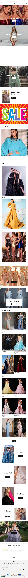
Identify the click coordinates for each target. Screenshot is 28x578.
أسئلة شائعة (9, 563)
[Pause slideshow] (16, 87)
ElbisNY (5, 575)
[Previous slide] (11, 87)
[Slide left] (12, 159)
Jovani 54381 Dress (16, 352)
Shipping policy (23, 575)
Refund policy (12, 575)
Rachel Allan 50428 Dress (17, 395)
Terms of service (19, 575)
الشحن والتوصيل (13, 563)
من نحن (6, 563)
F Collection (3, 230)
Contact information (14, 576)
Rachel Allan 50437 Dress (17, 415)
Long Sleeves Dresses (4, 157)
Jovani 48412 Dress (16, 331)
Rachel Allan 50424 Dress (4, 395)
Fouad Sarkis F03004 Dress (5, 375)
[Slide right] (15, 159)
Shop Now (14, 114)
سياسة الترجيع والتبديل (21, 563)
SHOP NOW (20, 455)
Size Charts (17, 563)
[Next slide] (14, 87)
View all (14, 441)
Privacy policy (15, 575)
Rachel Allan (3, 263)
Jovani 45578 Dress (4, 351)
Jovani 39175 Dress (4, 331)
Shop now (13, 97)
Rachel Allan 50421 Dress (17, 372)
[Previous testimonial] (13, 557)
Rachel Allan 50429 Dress (4, 415)
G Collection (3, 197)
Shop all (14, 21)
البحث (4, 563)
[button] (1, 4)
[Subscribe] (14, 569)
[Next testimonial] (14, 557)
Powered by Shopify (8, 575)
